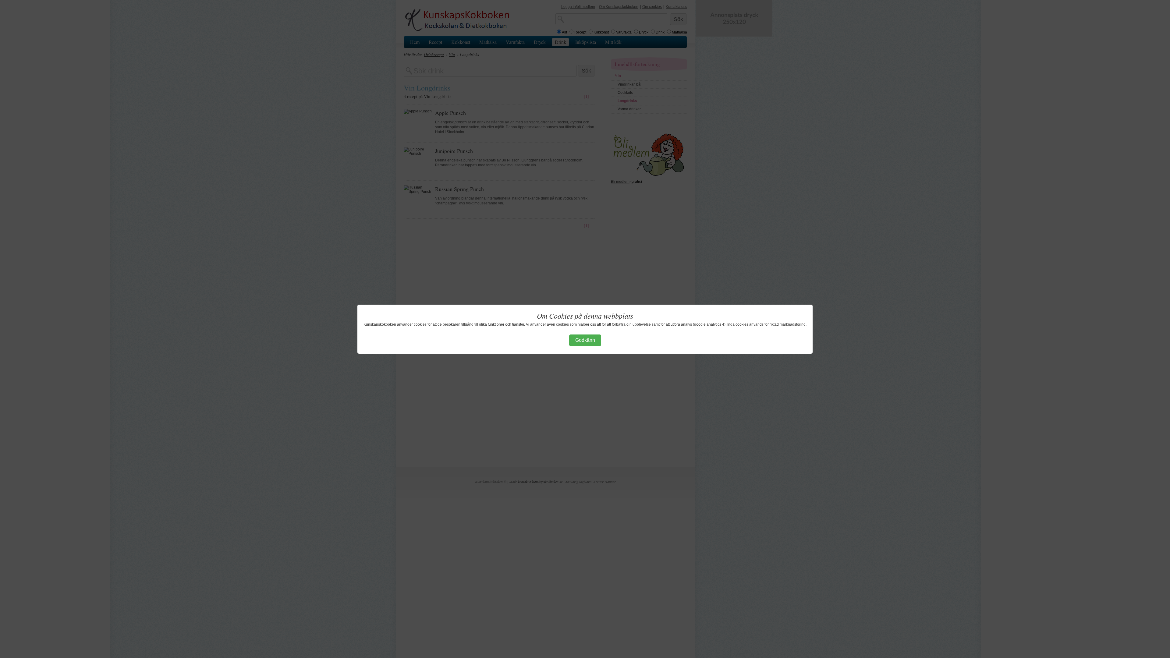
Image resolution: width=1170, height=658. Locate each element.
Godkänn (585, 340)
